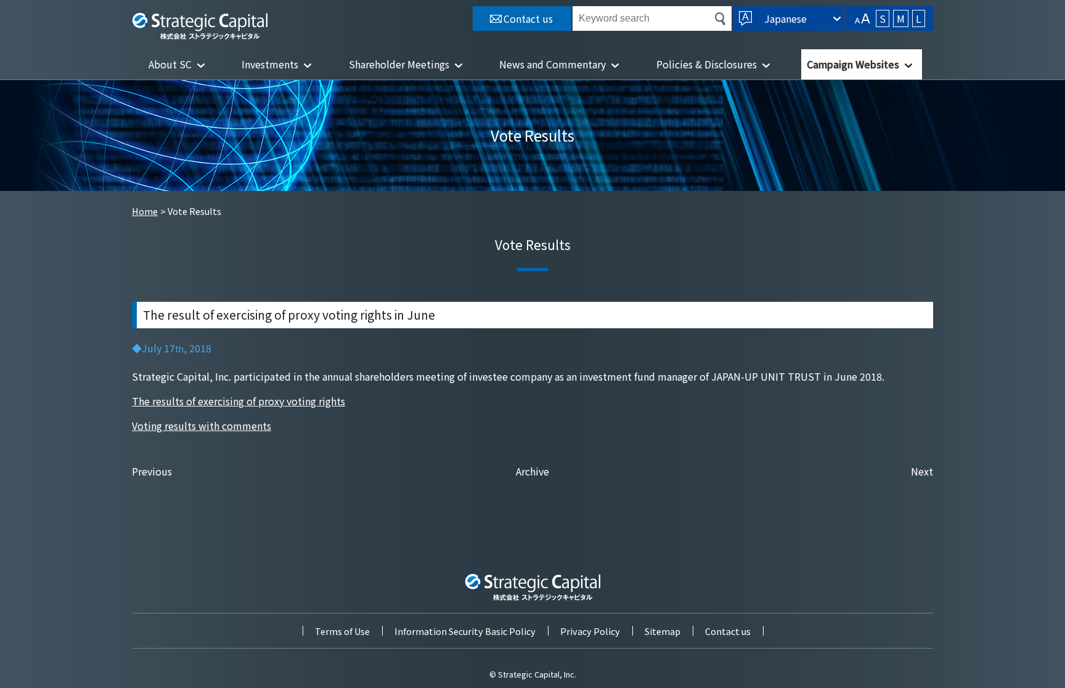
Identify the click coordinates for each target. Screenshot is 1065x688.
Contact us (728, 631)
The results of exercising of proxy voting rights (238, 401)
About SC (170, 64)
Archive (532, 471)
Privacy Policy (590, 631)
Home (145, 210)
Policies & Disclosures (706, 64)
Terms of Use (342, 631)
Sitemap (662, 631)
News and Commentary (552, 64)
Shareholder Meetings (399, 64)
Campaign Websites (853, 64)
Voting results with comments (201, 425)
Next (922, 471)
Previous (152, 471)
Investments (270, 64)
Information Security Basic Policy (465, 631)
